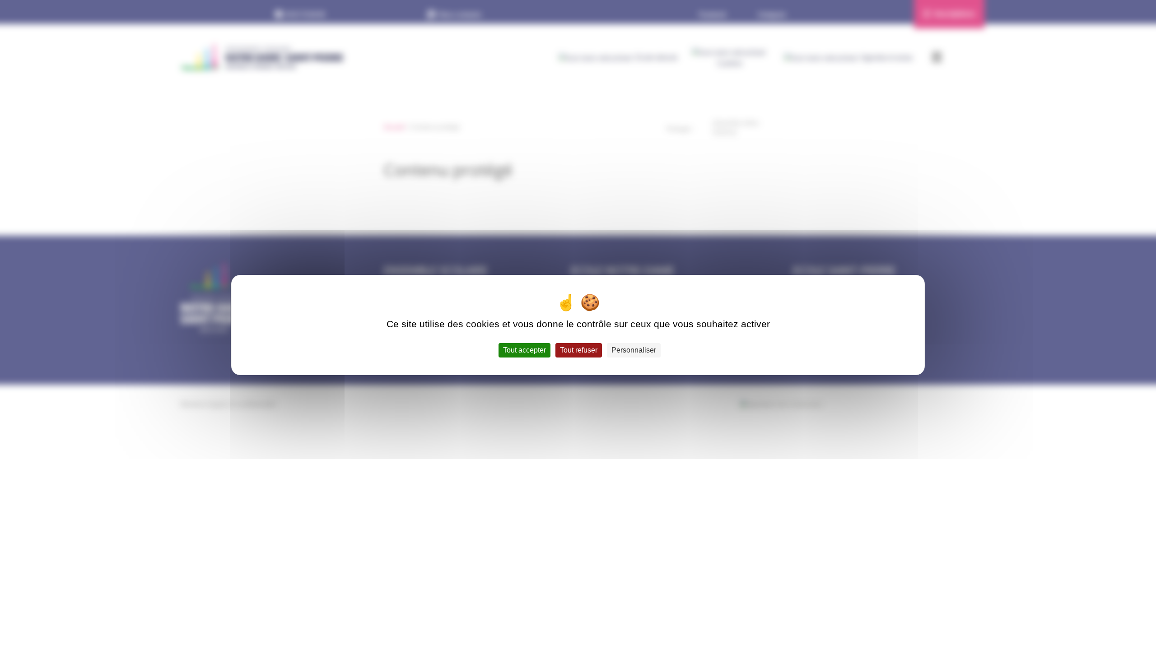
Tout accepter (524, 350)
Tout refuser (578, 350)
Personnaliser (633, 350)
